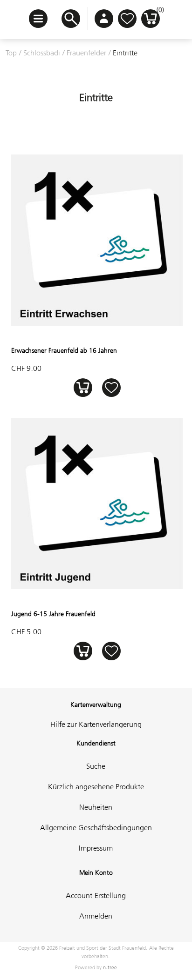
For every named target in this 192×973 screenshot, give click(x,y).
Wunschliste (127, 18)
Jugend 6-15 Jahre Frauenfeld (53, 614)
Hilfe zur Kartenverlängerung (96, 724)
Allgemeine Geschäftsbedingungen (96, 827)
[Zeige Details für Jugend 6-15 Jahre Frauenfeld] (97, 586)
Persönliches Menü (104, 18)
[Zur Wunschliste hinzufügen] (111, 387)
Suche (95, 766)
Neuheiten (95, 806)
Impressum (96, 847)
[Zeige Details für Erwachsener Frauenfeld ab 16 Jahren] (97, 323)
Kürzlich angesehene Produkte (96, 786)
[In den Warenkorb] (82, 387)
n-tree (110, 967)
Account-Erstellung (96, 895)
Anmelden (95, 915)
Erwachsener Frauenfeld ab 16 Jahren (64, 350)
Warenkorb (158, 12)
